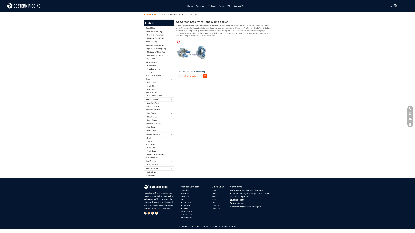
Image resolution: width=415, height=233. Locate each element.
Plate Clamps (152, 117)
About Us (200, 6)
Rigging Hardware (153, 134)
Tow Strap (150, 72)
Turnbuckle (151, 144)
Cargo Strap (150, 59)
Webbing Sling (151, 42)
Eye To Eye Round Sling (155, 35)
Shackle (150, 141)
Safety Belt (151, 175)
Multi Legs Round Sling (155, 38)
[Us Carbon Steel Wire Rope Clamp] (192, 54)
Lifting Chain (151, 83)
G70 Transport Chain (154, 96)
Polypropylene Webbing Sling (157, 55)
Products (212, 6)
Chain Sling (151, 86)
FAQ (229, 6)
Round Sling (150, 28)
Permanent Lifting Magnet (156, 154)
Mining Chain (151, 92)
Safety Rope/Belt (152, 168)
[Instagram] (156, 213)
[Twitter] (149, 213)
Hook (149, 138)
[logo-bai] (156, 187)
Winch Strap (151, 66)
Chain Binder (151, 151)
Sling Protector (152, 157)
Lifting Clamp (151, 113)
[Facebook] (145, 213)
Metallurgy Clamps (154, 123)
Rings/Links (151, 148)
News (221, 6)
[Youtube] (152, 213)
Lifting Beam (150, 127)
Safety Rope (151, 172)
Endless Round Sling (154, 32)
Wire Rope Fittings (153, 109)
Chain (148, 79)
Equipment (215, 205)
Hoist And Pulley (153, 165)
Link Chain (151, 89)
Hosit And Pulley (152, 161)
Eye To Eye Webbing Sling (156, 49)
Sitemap (233, 226)
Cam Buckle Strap (153, 69)
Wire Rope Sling (153, 106)
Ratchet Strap (152, 62)
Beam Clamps (152, 120)
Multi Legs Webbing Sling (156, 52)
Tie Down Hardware (154, 75)
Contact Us (239, 6)
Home (190, 6)
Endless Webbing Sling (155, 45)
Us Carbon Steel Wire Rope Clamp (191, 72)
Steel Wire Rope (152, 99)
